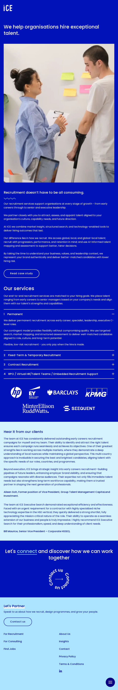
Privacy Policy (67, 656)
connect (27, 551)
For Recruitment (14, 634)
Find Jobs (10, 649)
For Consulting (13, 641)
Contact (64, 649)
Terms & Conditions (71, 664)
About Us (64, 634)
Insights (64, 641)
